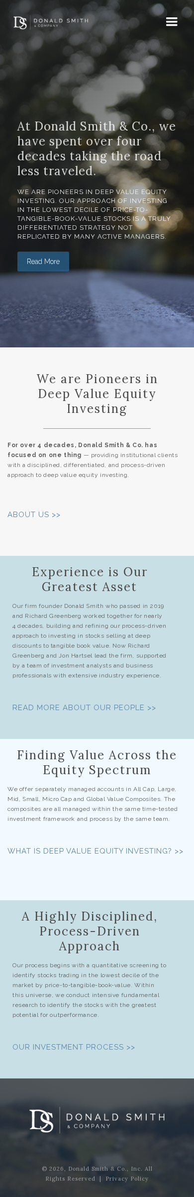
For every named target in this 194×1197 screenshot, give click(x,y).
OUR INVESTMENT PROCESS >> (73, 1047)
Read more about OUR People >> (84, 707)
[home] (48, 25)
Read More (43, 262)
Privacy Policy (127, 1178)
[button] (172, 22)
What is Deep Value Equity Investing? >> (95, 851)
